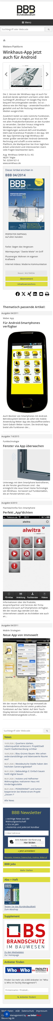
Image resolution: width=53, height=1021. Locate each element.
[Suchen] (48, 29)
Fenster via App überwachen (23, 446)
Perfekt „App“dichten (18, 512)
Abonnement (26, 278)
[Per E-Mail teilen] (41, 294)
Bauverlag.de (7, 1018)
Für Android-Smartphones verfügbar (21, 324)
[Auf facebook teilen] (18, 295)
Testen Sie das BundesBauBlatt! (20, 906)
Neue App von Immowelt (20, 635)
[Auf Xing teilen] (29, 295)
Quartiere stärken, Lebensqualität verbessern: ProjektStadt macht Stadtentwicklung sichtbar (24, 746)
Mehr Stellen (26, 870)
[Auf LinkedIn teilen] (35, 295)
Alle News (9, 800)
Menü (28, 22)
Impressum (41, 1010)
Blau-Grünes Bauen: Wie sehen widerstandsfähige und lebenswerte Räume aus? (26, 756)
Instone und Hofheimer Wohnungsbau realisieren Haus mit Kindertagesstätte (21, 781)
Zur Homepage (11, 955)
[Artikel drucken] (47, 294)
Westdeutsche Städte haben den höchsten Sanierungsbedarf (26, 765)
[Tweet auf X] (23, 295)
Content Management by (13, 1015)
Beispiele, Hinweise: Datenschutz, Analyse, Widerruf (25, 857)
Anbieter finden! (27, 997)
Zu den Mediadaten (14, 952)
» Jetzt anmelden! (26, 850)
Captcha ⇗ (37, 846)
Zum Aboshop (11, 909)
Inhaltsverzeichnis (26, 284)
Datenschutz (28, 1010)
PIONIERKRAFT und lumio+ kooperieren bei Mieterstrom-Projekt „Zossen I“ (23, 791)
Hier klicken (29, 842)
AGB (17, 1010)
